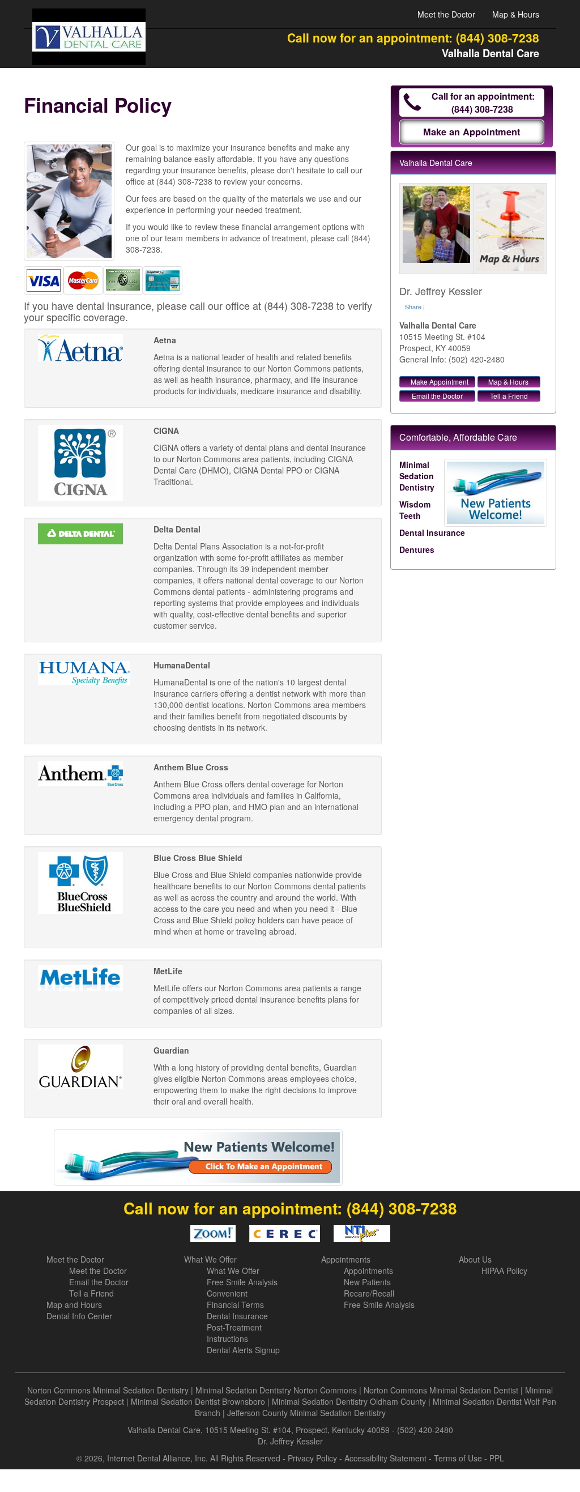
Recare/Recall (369, 1293)
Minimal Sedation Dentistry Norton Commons (276, 1390)
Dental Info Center (79, 1316)
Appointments (345, 1259)
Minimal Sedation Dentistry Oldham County (349, 1401)
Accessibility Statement (385, 1458)
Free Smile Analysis (242, 1282)
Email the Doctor (437, 395)
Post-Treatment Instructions (234, 1333)
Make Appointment (439, 381)
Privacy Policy (312, 1458)
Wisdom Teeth (414, 509)
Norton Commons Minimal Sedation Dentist (441, 1390)
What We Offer (210, 1259)
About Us (475, 1259)
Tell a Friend (509, 395)
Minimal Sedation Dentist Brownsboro (198, 1401)
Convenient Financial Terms (235, 1299)
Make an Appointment (471, 131)
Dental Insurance (432, 532)
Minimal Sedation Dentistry (416, 476)
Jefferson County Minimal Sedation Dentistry (306, 1412)
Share (413, 306)
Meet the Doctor (446, 14)
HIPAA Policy (504, 1270)
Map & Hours (515, 14)
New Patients (367, 1282)
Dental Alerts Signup (243, 1349)
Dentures (416, 549)
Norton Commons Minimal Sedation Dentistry (108, 1390)
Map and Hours (74, 1304)
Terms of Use (458, 1458)
